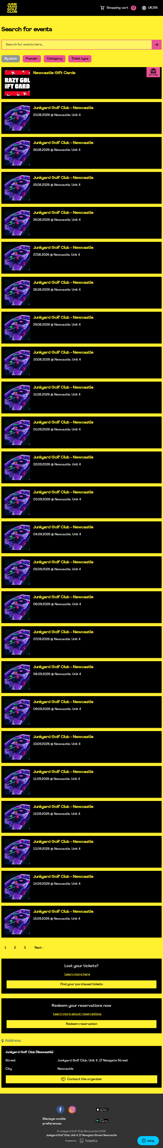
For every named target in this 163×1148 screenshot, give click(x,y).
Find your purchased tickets (81, 984)
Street (10, 1060)
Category (54, 58)
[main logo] (12, 8)
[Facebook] (60, 1109)
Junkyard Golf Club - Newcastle (63, 108)
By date (11, 58)
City (8, 1069)
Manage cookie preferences (54, 1121)
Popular (32, 58)
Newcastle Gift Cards (54, 73)
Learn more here (77, 974)
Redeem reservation (81, 1024)
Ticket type (79, 58)
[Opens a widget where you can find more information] (148, 1141)
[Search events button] (157, 45)
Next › (39, 947)
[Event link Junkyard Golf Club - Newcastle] (15, 118)
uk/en (152, 8)
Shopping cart (121, 8)
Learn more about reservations (77, 1014)
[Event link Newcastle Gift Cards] (15, 83)
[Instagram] (72, 1109)
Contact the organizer (84, 1079)
